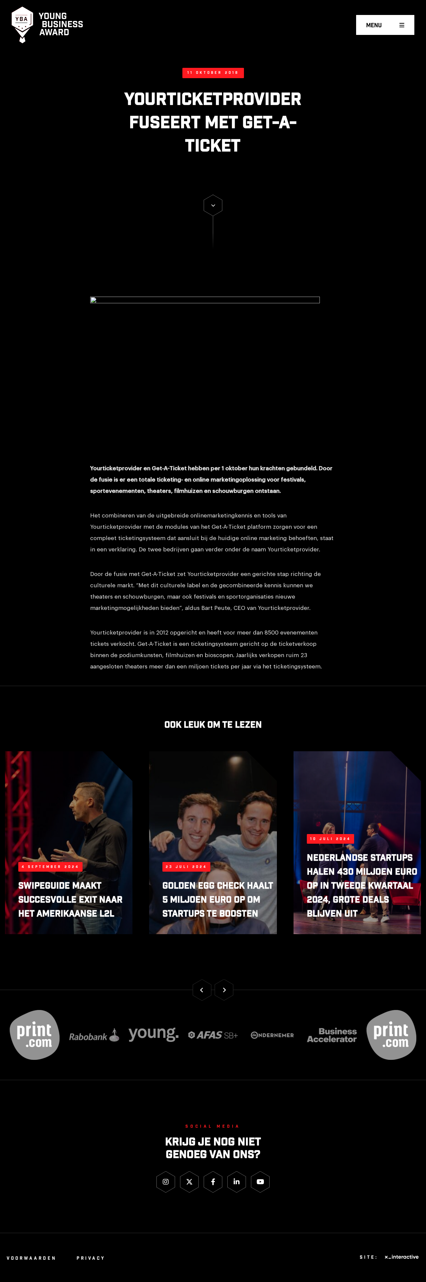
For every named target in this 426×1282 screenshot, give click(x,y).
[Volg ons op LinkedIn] (236, 1182)
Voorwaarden (32, 1258)
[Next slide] (224, 990)
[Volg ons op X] (189, 1182)
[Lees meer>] (213, 205)
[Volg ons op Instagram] (165, 1182)
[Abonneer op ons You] (260, 1182)
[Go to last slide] (202, 990)
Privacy (91, 1258)
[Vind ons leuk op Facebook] (213, 1182)
